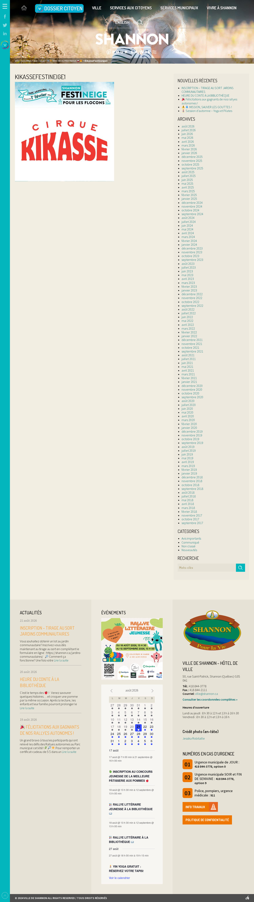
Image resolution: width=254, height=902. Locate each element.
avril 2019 (188, 462)
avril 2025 (188, 187)
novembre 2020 (192, 389)
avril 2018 (188, 504)
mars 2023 (188, 283)
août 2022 (188, 309)
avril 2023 (188, 279)
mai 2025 (187, 183)
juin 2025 (187, 180)
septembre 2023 (192, 260)
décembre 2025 (192, 157)
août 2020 (188, 401)
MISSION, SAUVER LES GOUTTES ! (210, 107)
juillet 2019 (189, 450)
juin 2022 (187, 317)
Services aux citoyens (131, 7)
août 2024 (188, 218)
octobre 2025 (190, 164)
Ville (96, 7)
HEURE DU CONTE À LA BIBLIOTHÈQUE (205, 95)
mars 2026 (188, 145)
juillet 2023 (189, 267)
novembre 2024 (192, 206)
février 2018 (189, 512)
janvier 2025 (189, 199)
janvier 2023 (189, 290)
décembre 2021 (192, 340)
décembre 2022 (192, 294)
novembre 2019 (192, 435)
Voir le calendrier (119, 878)
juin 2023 (187, 271)
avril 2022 (188, 325)
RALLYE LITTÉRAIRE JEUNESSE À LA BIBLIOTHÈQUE (131, 806)
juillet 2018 (189, 496)
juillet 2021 (189, 359)
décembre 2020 (192, 386)
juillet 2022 (189, 313)
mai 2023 (187, 275)
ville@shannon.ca (206, 694)
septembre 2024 (192, 214)
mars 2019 (188, 466)
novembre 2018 (192, 481)
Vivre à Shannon (222, 7)
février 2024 (189, 241)
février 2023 (189, 286)
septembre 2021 (192, 351)
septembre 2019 (192, 443)
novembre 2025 (192, 161)
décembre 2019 (192, 431)
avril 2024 (188, 233)
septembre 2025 (192, 168)
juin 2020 (187, 409)
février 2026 (189, 149)
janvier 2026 (189, 153)
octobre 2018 (190, 485)
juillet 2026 (189, 130)
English (122, 22)
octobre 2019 (190, 439)
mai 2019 (187, 458)
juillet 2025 (189, 176)
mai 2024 (187, 229)
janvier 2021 (189, 382)
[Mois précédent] (111, 690)
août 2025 (188, 172)
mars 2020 (188, 420)
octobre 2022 (190, 302)
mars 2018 (188, 508)
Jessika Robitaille (194, 738)
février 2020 (189, 424)
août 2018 (188, 492)
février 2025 (189, 195)
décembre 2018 (192, 477)
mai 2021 (187, 367)
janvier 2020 (189, 428)
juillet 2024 (189, 222)
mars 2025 (188, 191)
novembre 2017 (192, 515)
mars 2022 (188, 328)
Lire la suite (60, 660)
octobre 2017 (190, 519)
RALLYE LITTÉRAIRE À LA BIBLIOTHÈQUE (128, 839)
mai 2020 (187, 412)
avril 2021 (188, 370)
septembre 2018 (192, 489)
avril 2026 (188, 142)
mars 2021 (188, 374)
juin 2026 (187, 134)
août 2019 (188, 447)
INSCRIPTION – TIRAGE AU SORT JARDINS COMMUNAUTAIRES (208, 90)
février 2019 (189, 470)
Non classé (188, 546)
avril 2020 (188, 416)
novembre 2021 (192, 344)
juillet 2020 (189, 405)
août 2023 (188, 264)
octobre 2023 (190, 256)
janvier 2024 (189, 245)
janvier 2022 (189, 336)
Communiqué (190, 542)
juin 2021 (187, 363)
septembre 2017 (192, 523)
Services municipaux (179, 7)
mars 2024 (188, 237)
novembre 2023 (192, 252)
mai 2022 (187, 321)
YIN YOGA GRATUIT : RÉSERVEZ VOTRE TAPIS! (126, 868)
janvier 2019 (189, 473)
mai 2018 (187, 500)
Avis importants (191, 538)
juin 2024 (187, 225)
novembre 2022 (192, 298)
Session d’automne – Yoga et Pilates (208, 111)
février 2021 (189, 378)
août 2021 (188, 355)
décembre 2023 (192, 248)
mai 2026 (187, 138)
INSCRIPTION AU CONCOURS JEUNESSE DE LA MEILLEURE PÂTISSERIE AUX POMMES (130, 776)
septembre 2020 (192, 397)
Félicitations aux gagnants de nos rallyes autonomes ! (209, 101)
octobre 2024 (190, 210)
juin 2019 (187, 454)
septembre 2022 (192, 306)
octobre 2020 (190, 393)
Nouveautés (189, 550)
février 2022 (189, 332)
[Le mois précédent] (152, 690)
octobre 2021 (190, 348)
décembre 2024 (192, 203)
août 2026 (188, 126)
